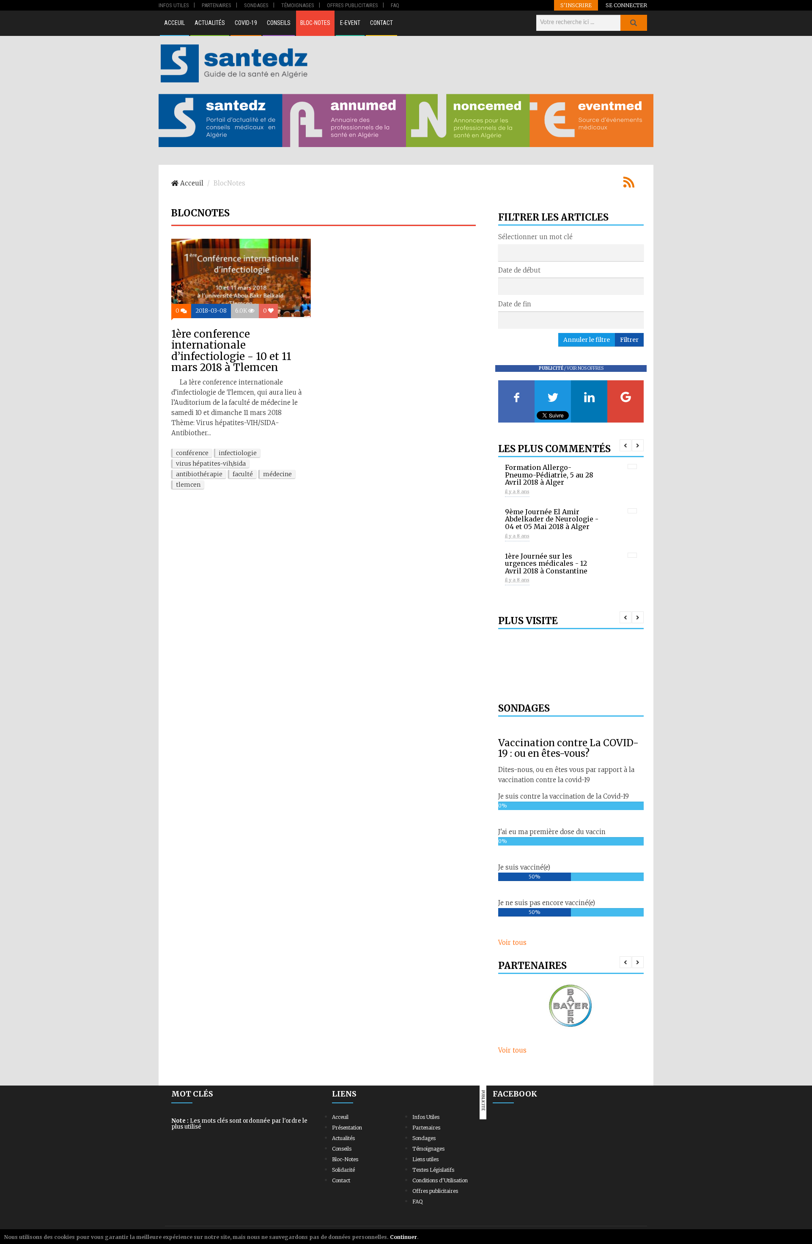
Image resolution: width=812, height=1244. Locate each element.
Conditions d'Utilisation (440, 1180)
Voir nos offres (585, 368)
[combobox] (571, 252)
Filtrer (629, 340)
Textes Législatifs (433, 1170)
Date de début (519, 270)
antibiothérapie (199, 474)
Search (633, 23)
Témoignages (428, 1149)
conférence (192, 453)
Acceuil (174, 22)
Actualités (210, 22)
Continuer (403, 1237)
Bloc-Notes (315, 22)
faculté (243, 474)
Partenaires (426, 1127)
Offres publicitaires (435, 1191)
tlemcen (188, 484)
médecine (277, 474)
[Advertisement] (482, 63)
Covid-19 (246, 22)
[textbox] (503, 252)
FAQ (417, 1201)
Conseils (279, 22)
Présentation (347, 1127)
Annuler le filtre (586, 340)
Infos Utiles (425, 1117)
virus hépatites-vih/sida (211, 463)
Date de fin (514, 304)
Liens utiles (425, 1159)
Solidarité (343, 1170)
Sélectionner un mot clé (535, 237)
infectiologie (238, 453)
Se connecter (626, 5)
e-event (350, 22)
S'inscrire (576, 5)
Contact (381, 22)
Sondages (424, 1138)
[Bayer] (571, 1006)
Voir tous (512, 942)
